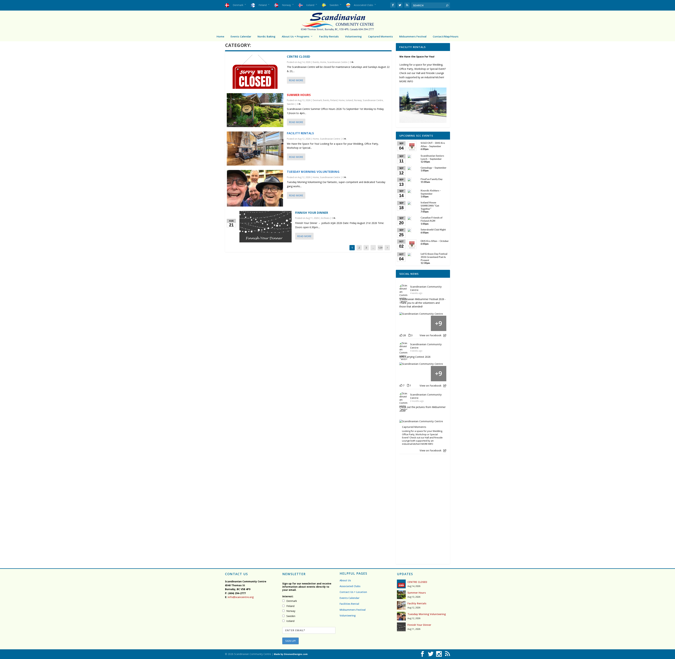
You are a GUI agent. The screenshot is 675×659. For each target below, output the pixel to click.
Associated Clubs (350, 586)
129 (380, 247)
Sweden (291, 103)
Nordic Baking (266, 36)
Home (220, 36)
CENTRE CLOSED (298, 57)
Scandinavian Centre (337, 62)
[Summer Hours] (255, 110)
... (373, 247)
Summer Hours (299, 95)
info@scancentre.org (240, 597)
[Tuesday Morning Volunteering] (255, 188)
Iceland (349, 100)
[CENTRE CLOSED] (255, 72)
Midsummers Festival (412, 36)
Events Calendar (241, 36)
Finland (334, 100)
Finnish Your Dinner (311, 213)
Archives (325, 218)
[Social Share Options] (444, 335)
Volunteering (353, 36)
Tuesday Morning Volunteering (313, 172)
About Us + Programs (295, 36)
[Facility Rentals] (255, 148)
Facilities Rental (349, 603)
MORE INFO (406, 81)
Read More (296, 80)
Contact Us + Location (353, 592)
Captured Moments (380, 36)
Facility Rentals (329, 36)
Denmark (317, 100)
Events (316, 62)
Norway (358, 100)
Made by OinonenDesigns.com (291, 654)
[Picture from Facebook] (407, 323)
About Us (345, 580)
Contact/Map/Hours (445, 36)
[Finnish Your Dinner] (265, 227)
